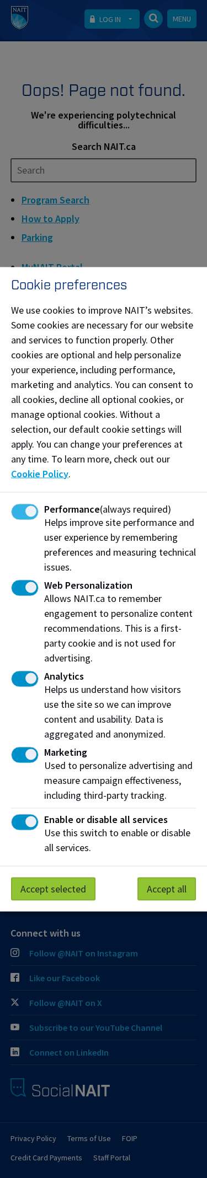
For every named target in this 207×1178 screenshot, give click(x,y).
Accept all (167, 888)
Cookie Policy (39, 473)
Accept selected (53, 888)
